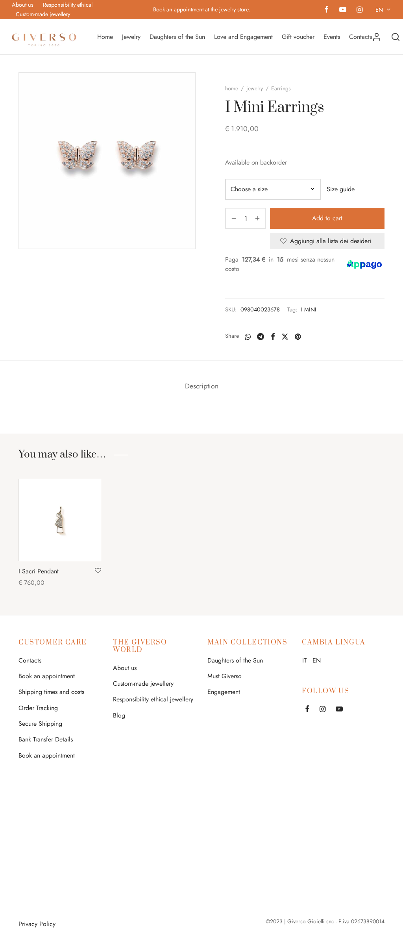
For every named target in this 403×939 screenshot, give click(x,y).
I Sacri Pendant (38, 571)
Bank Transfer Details (45, 739)
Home (105, 36)
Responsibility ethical (67, 5)
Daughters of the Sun (177, 36)
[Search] (395, 37)
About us (22, 5)
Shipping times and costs (51, 691)
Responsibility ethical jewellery (153, 699)
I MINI (308, 309)
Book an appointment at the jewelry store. (201, 9)
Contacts (360, 36)
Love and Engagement (243, 36)
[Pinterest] (298, 336)
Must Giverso (224, 676)
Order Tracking (38, 707)
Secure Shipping (40, 723)
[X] (285, 336)
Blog (119, 715)
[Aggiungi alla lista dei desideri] (98, 571)
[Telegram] (260, 336)
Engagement (223, 691)
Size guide (341, 189)
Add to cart (327, 218)
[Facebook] (326, 10)
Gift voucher (298, 36)
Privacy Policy (36, 923)
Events (332, 36)
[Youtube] (342, 10)
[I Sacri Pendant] (60, 520)
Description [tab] (201, 386)
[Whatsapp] (248, 336)
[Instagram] (359, 10)
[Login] (376, 37)
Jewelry (131, 36)
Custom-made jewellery (43, 14)
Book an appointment (46, 676)
